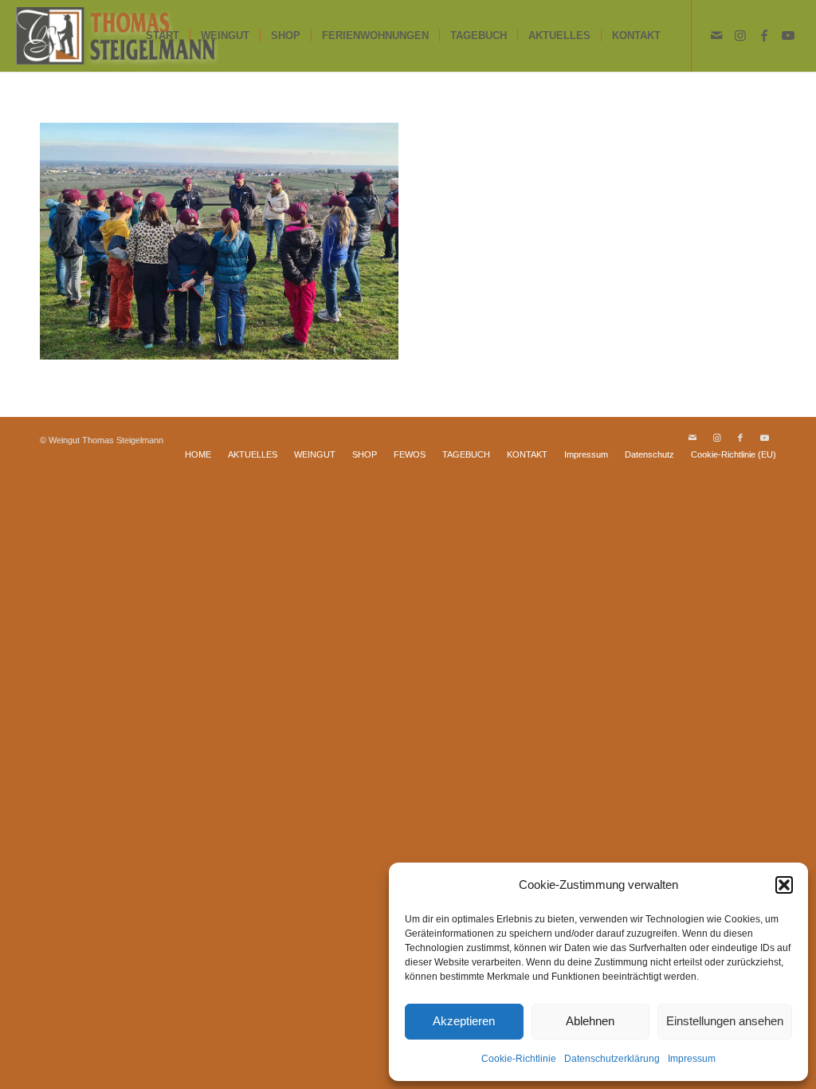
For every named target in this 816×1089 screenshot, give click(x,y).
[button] (784, 885)
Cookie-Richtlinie (518, 1058)
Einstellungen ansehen (724, 1021)
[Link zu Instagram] (740, 35)
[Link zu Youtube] (788, 35)
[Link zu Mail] (716, 35)
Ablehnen (590, 1021)
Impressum (692, 1058)
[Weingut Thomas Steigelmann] (117, 36)
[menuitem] (162, 36)
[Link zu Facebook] (764, 35)
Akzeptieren (464, 1021)
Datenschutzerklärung (612, 1058)
